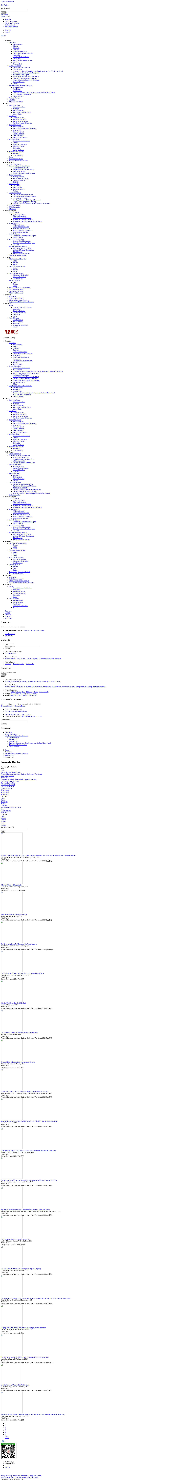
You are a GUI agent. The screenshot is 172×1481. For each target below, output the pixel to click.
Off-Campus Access (53, 681)
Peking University (6, 1476)
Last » (7, 1438)
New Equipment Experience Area (23, 169)
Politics (3, 803)
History (3, 800)
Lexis (28, 693)
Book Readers (17, 187)
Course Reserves (18, 96)
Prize (2, 769)
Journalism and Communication (11, 807)
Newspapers (17, 58)
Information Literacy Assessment (23, 219)
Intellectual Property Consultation (23, 250)
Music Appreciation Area (20, 168)
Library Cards (17, 114)
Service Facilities (14, 184)
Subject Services (14, 223)
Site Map (27, 1477)
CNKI (13, 692)
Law (2, 809)
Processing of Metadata (20, 198)
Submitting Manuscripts (20, 232)
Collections (12, 42)
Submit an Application (20, 144)
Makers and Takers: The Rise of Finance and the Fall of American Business (24, 1091)
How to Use (12, 116)
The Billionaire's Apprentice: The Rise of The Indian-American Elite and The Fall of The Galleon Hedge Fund (35, 1298)
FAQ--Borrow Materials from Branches (21, 302)
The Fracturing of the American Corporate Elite (16, 1239)
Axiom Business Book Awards (10, 772)
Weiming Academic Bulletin (17, 255)
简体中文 (8, 30)
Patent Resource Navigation (21, 253)
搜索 (3, 831)
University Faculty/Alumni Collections (25, 78)
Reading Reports (32, 659)
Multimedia (16, 55)
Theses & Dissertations (20, 51)
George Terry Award (7, 776)
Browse (15, 262)
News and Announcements (21, 141)
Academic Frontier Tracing (21, 228)
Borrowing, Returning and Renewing (24, 128)
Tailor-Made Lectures (19, 216)
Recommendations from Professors (50, 659)
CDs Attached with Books (21, 57)
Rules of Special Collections (21, 112)
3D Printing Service (19, 171)
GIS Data (16, 244)
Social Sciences (17, 278)
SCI (12, 693)
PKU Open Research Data (17, 266)
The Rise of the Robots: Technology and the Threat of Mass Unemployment (25, 1357)
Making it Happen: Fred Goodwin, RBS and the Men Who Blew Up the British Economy (29, 1121)
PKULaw (29, 692)
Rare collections (10, 659)
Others (15, 83)
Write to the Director (11, 27)
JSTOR (22, 693)
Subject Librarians (18, 225)
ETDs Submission (14, 205)
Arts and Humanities (19, 277)
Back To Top (9, 1462)
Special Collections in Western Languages (26, 73)
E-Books (15, 46)
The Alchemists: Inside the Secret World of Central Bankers (19, 1032)
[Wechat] (7, 1465)
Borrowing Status (18, 126)
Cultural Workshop (19, 180)
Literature (4, 805)
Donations (12, 100)
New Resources (18, 87)
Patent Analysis (17, 252)
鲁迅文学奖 (5, 794)
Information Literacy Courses (22, 218)
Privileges (16, 109)
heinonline (34, 693)
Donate (3, 16)
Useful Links (19, 1477)
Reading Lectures (18, 176)
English (7, 32)
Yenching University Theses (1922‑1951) (26, 76)
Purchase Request (14, 98)
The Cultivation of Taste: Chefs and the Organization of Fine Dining (22, 973)
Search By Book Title (7, 827)
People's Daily (43, 692)
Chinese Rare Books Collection (23, 53)
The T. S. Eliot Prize (7, 786)
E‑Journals (16, 48)
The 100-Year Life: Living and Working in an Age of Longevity (21, 1269)
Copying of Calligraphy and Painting (24, 202)
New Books (16, 89)
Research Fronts (18, 237)
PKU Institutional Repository (18, 259)
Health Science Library (16, 298)
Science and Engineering (20, 275)
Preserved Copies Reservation (18, 160)
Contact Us (16, 148)
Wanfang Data (20, 692)
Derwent (24, 695)
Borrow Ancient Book (16, 101)
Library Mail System (35, 1476)
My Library (4, 14)
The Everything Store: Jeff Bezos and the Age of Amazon (19, 944)
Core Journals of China (16, 291)
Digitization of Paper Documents (23, 194)
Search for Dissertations (20, 121)
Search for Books (18, 117)
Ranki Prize (4, 777)
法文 (2, 823)
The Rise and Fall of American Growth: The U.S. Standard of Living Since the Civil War (29, 1180)
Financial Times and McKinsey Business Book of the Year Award (21, 774)
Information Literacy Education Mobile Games (27, 221)
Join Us (15, 327)
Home (7, 750)
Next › (7, 1436)
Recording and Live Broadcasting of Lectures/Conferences (31, 203)
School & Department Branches (19, 300)
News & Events (14, 318)
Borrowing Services (15, 125)
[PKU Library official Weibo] (5, 1465)
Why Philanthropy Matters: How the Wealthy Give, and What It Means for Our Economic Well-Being (33, 1414)
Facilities (15, 191)
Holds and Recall (18, 132)
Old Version (4, 5)
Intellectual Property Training (22, 248)
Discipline (4, 796)
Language (4, 814)
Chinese (3, 818)
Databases (16, 49)
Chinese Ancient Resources (21, 67)
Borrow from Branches (20, 137)
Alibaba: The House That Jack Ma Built (13, 1003)
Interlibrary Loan (14, 139)
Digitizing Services (15, 193)
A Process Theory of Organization (11, 885)
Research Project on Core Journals (19, 287)
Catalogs (7, 613)
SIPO (30, 695)
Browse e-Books (20, 706)
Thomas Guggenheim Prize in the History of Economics (18, 779)
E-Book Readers (18, 135)
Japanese (3, 821)
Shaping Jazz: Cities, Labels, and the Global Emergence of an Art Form (23, 1328)
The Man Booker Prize (8, 783)
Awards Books (17, 91)
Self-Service (16, 185)
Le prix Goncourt (6, 788)
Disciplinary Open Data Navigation (24, 243)
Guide (15, 261)
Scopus (17, 693)
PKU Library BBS (11, 21)
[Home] (3, 35)
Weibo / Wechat (10, 25)
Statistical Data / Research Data (22, 60)
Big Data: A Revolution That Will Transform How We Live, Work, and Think (25, 1209)
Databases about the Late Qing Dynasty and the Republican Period (34, 92)
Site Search (8, 618)
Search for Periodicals (19, 119)
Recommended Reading (16, 151)
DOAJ (40, 716)
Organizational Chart (19, 312)
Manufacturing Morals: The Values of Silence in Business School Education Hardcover (28, 1150)
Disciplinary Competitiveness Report (24, 236)
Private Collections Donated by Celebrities (26, 80)
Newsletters (16, 323)
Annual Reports (18, 321)
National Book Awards (8, 785)
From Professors (18, 155)
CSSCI (29, 714)
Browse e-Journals (6, 706)
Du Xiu (36, 692)
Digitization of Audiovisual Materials (24, 196)
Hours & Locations (19, 107)
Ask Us (7, 1467)
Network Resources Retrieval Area (24, 173)
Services (15, 143)
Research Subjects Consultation (23, 230)
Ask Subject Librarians (12, 23)
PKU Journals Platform (16, 273)
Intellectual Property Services (18, 246)
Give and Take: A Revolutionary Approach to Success (18, 1062)
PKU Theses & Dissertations (22, 94)
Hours (11, 157)
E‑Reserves (12, 209)
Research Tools (17, 64)
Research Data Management (21, 241)
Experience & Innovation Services (19, 166)
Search (4, 12)
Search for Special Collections (22, 123)
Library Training (14, 212)
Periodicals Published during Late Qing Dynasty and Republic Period (83, 687)
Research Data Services (16, 239)
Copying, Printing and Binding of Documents (27, 200)
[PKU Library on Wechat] (86, 1451)
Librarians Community (20, 1476)
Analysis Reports (14, 234)
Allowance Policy (18, 146)
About (11, 305)
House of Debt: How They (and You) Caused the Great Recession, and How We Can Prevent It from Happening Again (38, 855)
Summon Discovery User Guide (34, 630)
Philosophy (4, 802)
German (3, 820)
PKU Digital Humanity (16, 289)
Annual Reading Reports (20, 178)
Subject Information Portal (21, 227)
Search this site (5, 8)
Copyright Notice (18, 150)
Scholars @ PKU (14, 280)
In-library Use (17, 130)
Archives (15, 62)
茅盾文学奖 (5, 792)
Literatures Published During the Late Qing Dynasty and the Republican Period (38, 71)
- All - (2, 770)
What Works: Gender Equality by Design (14, 914)
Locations (8, 664)
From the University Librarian (22, 307)
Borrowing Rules (14, 105)
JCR (23, 714)
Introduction (12, 296)
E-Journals (8, 616)
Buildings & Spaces (19, 311)
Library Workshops (15, 164)
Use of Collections (10, 653)
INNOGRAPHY (15, 695)
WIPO (35, 695)
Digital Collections (18, 82)
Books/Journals (17, 44)
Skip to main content (7, 1)
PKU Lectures (17, 69)
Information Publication (20, 325)
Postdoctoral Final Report (21, 75)
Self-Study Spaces (18, 189)
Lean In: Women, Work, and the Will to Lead (15, 1385)
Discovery (8, 611)
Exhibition (16, 182)
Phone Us (8, 19)
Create (15, 268)
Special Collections (15, 66)
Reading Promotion (15, 175)
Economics (4, 812)
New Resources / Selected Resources (20, 85)
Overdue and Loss (18, 134)
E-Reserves (27, 687)
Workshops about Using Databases (16, 681)
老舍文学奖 (5, 790)
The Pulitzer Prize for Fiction (10, 781)
